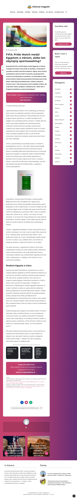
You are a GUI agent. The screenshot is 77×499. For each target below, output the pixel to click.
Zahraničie (58, 154)
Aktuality (20, 12)
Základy (57, 158)
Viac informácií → (26, 100)
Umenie (57, 150)
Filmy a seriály (59, 104)
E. (26, 427)
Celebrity (58, 93)
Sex (56, 146)
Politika (27, 12)
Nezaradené (58, 123)
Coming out (58, 97)
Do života (49, 12)
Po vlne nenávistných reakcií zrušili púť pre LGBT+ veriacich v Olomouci (59, 474)
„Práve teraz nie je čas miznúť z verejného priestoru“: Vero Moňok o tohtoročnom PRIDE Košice (59, 482)
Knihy (56, 112)
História (34, 12)
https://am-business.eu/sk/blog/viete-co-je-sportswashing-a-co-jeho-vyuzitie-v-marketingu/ (25, 387)
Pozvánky (58, 135)
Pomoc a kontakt (37, 494)
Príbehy (42, 12)
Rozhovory (58, 143)
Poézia (57, 127)
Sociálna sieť (59, 12)
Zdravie (57, 162)
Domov (12, 12)
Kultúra (57, 116)
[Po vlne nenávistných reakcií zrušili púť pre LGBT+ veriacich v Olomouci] (43, 474)
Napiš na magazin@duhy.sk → (26, 372)
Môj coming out (59, 120)
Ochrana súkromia (27, 494)
